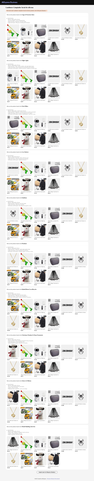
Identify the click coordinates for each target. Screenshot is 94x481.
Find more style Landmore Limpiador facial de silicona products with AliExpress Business (26, 10)
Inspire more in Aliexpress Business (47, 472)
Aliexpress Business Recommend (53, 478)
